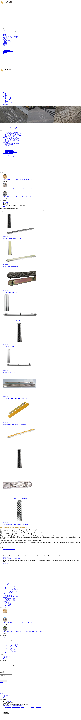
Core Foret (7, 167)
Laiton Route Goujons (9, 150)
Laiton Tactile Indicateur (9, 98)
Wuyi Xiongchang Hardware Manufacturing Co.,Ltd (14, 707)
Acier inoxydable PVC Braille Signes (11, 596)
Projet (4, 48)
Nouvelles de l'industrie (7, 64)
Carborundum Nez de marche (10, 164)
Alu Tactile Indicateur (9, 99)
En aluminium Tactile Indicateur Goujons (12, 140)
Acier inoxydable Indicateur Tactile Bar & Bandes (11, 128)
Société (4, 45)
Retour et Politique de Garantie (8, 51)
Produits (4, 35)
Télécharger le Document (7, 54)
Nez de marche (5, 43)
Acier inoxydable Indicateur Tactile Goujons (12, 138)
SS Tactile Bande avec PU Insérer (8, 472)
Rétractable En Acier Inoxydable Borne (12, 157)
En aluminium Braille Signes (10, 594)
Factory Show (5, 47)
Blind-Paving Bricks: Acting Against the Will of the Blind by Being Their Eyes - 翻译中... (18, 188)
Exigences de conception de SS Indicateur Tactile (11, 558)
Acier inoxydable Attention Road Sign (11, 152)
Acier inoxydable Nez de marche (10, 165)
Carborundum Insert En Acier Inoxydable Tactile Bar (12, 238)
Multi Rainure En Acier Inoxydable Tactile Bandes (11, 320)
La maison (4, 34)
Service (4, 49)
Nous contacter (5, 66)
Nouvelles (4, 62)
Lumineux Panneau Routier (9, 151)
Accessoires (5, 44)
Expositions (5, 65)
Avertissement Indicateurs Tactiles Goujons (10, 37)
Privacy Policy (38, 707)
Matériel (4, 56)
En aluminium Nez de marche (10, 163)
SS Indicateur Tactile (6, 57)
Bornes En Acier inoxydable (8, 41)
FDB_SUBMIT (4, 680)
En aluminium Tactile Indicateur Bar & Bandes (13, 135)
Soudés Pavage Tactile (9, 144)
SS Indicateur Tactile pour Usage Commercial (11, 553)
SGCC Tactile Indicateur (9, 102)
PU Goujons (7, 141)
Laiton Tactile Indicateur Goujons (11, 139)
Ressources (5, 52)
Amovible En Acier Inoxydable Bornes (11, 156)
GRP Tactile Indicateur (9, 101)
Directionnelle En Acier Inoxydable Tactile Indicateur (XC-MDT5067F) (15, 498)
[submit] (15, 31)
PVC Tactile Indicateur (9, 100)
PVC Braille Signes (8, 595)
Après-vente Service (6, 50)
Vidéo (4, 55)
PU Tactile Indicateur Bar (9, 136)
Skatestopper (5, 39)
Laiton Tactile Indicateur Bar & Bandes (12, 134)
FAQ (3, 53)
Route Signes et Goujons (7, 40)
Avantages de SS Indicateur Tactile (9, 549)
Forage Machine (8, 168)
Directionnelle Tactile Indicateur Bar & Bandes (11, 36)
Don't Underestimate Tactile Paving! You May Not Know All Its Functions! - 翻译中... (18, 179)
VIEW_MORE (5, 236)
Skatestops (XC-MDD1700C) (10, 147)
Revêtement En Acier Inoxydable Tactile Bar (10, 292)
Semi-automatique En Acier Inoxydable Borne (13, 592)
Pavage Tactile (5, 38)
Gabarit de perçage (8, 169)
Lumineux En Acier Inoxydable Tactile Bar (10, 266)
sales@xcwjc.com (6, 30)
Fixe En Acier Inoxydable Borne (10, 154)
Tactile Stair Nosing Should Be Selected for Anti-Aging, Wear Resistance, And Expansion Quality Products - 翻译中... (23, 196)
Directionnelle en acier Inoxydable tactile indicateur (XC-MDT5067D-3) (15, 524)
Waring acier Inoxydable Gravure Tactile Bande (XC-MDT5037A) (14, 424)
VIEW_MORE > (6, 552)
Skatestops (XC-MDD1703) (10, 148)
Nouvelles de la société (7, 63)
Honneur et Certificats (6, 46)
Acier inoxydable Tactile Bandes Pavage (12, 143)
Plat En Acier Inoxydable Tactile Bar (9, 372)
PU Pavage (7, 145)
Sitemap (32, 707)
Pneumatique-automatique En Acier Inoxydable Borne (14, 155)
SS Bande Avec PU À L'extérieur (8, 346)
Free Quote (5, 206)
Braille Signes (5, 42)
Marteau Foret (7, 170)
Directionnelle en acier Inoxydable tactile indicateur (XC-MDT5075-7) (15, 398)
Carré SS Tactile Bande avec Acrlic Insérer (10, 446)
